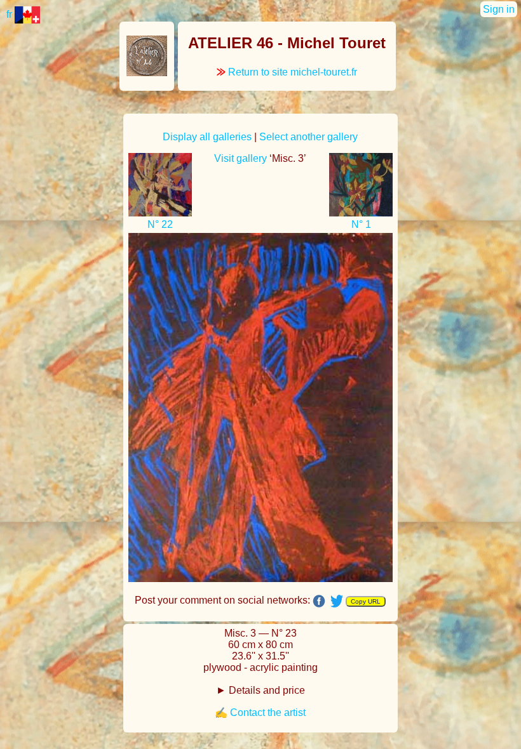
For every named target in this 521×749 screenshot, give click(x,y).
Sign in (499, 9)
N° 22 (160, 224)
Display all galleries (207, 136)
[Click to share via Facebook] (319, 601)
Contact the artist (268, 712)
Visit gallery (240, 158)
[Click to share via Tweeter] (336, 600)
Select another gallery (308, 136)
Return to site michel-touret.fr (287, 72)
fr (10, 14)
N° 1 (361, 224)
